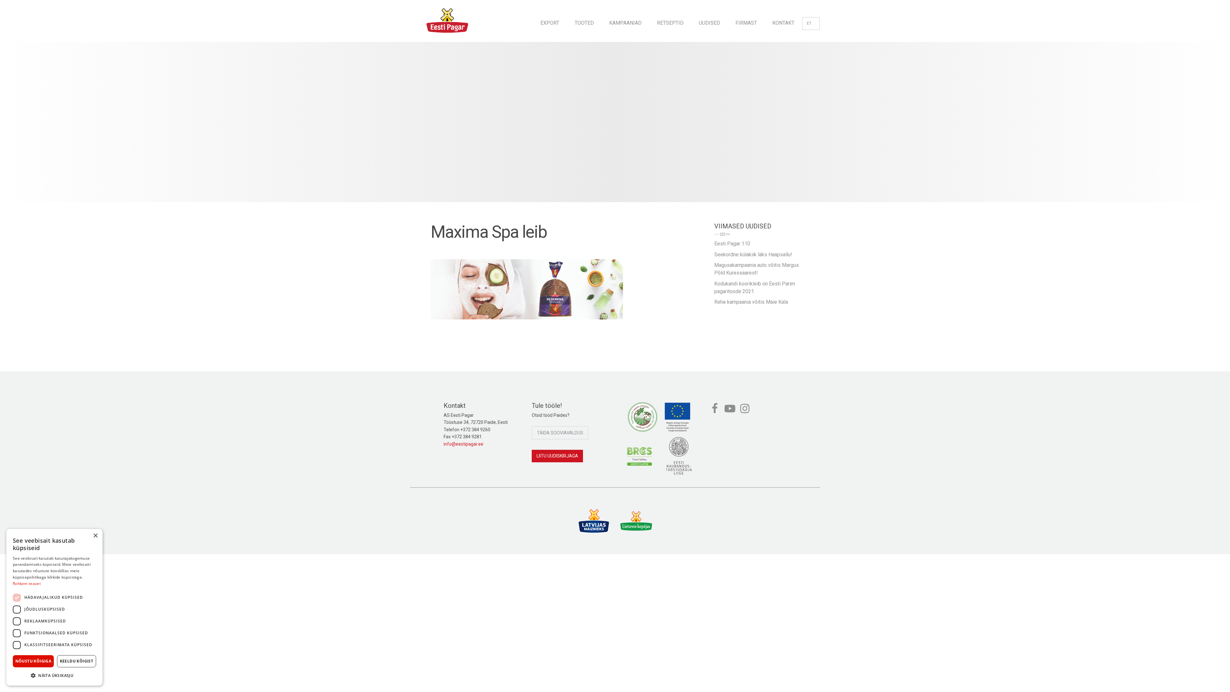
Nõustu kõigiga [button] (33, 661)
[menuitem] (550, 21)
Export (549, 23)
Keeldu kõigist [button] (77, 661)
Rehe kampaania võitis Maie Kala (751, 302)
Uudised (709, 23)
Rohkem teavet (27, 583)
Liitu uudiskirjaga (557, 455)
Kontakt (783, 23)
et (809, 23)
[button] (54, 675)
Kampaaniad (625, 23)
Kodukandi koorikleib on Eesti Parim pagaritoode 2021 (754, 287)
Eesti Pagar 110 (732, 244)
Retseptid (670, 23)
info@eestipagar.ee (463, 444)
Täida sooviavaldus (560, 432)
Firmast (746, 23)
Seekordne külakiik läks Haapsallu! (753, 254)
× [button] (95, 535)
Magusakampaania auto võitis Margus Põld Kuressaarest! (756, 269)
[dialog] (54, 607)
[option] (615, 128)
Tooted (584, 23)
